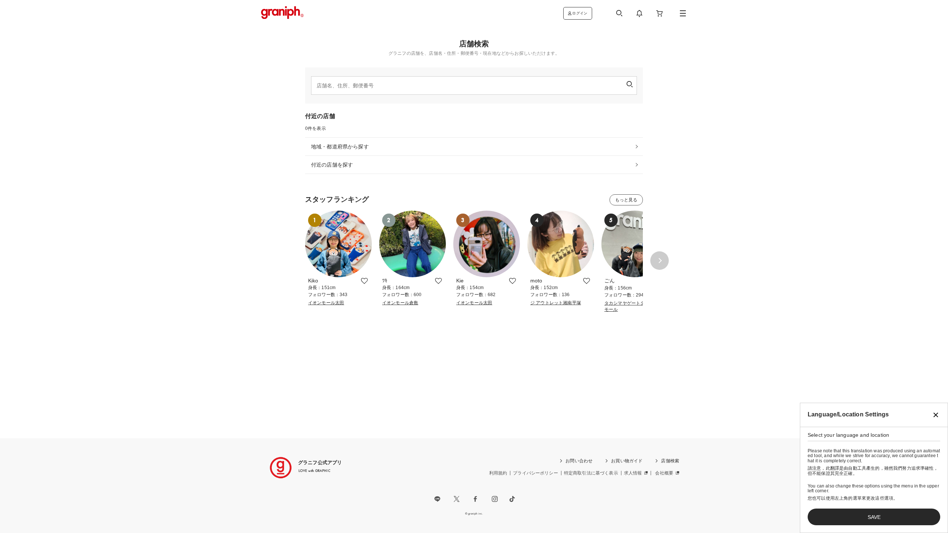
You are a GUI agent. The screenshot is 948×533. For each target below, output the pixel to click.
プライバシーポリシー (535, 473)
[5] (634, 273)
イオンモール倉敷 (400, 302)
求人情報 (633, 473)
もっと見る (626, 200)
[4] (560, 273)
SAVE (874, 517)
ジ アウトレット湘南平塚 (555, 302)
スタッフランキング (337, 199)
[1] (338, 273)
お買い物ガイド (626, 460)
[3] (486, 273)
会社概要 (664, 473)
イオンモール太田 (326, 302)
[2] (412, 273)
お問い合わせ (578, 460)
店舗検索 (670, 460)
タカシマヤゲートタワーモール (629, 306)
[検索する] (629, 84)
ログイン (579, 13)
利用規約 (498, 473)
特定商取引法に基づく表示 (591, 473)
